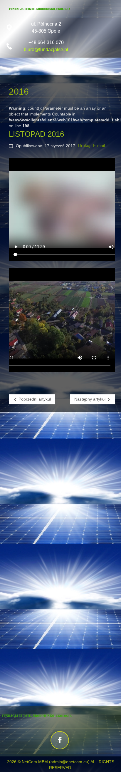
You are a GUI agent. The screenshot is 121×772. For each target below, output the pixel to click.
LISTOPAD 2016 (36, 134)
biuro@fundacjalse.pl (46, 49)
